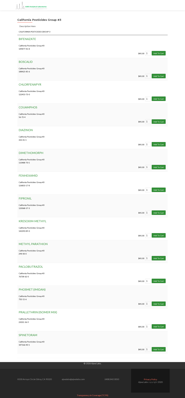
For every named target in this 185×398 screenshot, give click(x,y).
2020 (160, 382)
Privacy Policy (150, 379)
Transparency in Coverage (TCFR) (92, 395)
